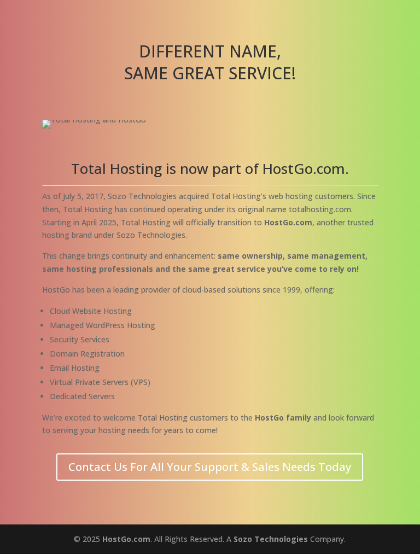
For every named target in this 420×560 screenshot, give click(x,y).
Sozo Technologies (271, 539)
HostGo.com (126, 539)
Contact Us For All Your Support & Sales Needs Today (209, 466)
